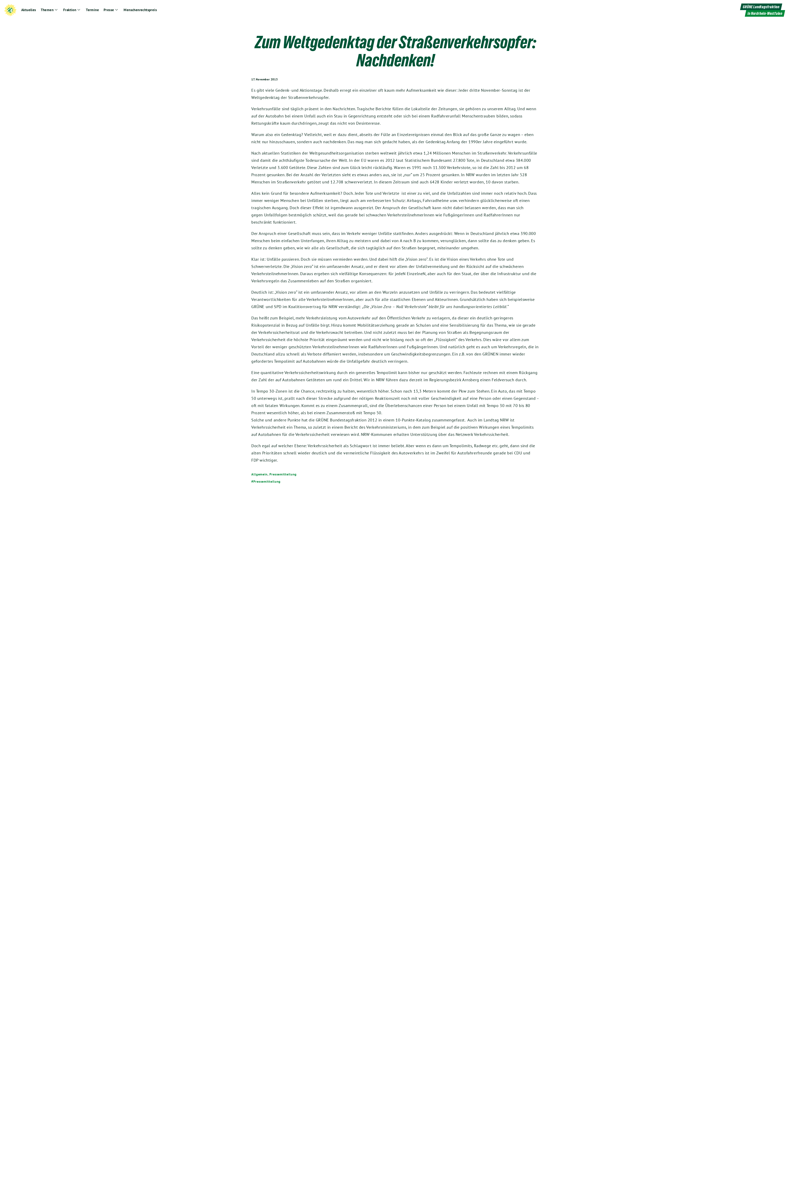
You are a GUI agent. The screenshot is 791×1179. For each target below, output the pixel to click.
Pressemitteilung (283, 474)
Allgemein (259, 474)
